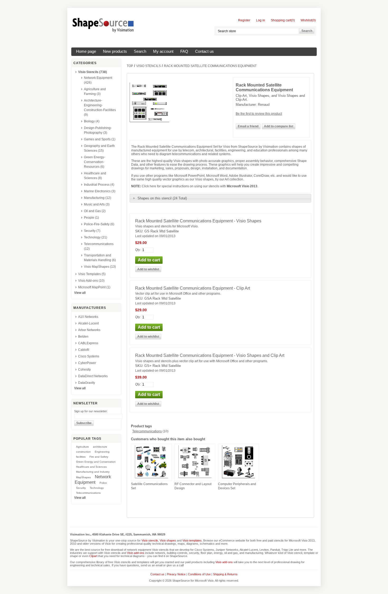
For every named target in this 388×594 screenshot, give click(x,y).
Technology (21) (95, 237)
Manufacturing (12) (97, 198)
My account (163, 51)
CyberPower (87, 363)
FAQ (184, 51)
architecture (100, 446)
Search (140, 51)
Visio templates (192, 540)
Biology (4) (92, 121)
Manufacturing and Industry (93, 471)
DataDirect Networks (93, 376)
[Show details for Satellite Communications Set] (151, 478)
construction (83, 451)
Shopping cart (281, 20)
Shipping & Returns (225, 574)
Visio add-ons (135, 552)
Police (103, 482)
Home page (86, 51)
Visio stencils (149, 540)
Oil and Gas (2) (95, 211)
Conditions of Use (199, 574)
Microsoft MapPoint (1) (94, 287)
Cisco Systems (88, 356)
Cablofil (83, 350)
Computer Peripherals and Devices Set (237, 486)
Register (244, 20)
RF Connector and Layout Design (192, 486)
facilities (81, 456)
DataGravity (86, 383)
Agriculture (82, 446)
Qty (137, 249)
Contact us (204, 51)
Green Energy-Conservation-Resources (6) (94, 162)
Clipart (93, 556)
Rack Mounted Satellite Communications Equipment (210, 66)
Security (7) (92, 231)
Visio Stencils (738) (92, 72)
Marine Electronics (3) (99, 191)
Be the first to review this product (259, 114)
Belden (83, 336)
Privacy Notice (176, 574)
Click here (149, 186)
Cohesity (84, 369)
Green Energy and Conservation (96, 461)
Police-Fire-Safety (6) (99, 224)
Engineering (102, 451)
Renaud (263, 105)
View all (80, 293)
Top (130, 66)
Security (81, 487)
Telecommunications (88, 492)
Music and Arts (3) (97, 204)
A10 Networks (88, 317)
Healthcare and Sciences (91, 466)
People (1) (91, 217)
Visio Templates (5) (92, 274)
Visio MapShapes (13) (100, 267)
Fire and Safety (98, 456)
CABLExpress (88, 343)
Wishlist (306, 20)
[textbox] (257, 31)
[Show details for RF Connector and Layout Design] (195, 478)
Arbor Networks (89, 330)
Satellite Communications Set (149, 486)
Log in (260, 20)
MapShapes (83, 477)
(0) (293, 20)
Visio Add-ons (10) (91, 280)
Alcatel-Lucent (88, 323)
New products (115, 51)
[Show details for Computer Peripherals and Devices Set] (238, 478)
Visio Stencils (148, 66)
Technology (97, 487)
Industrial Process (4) (99, 184)
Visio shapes (168, 540)
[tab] (220, 198)
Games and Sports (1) (99, 139)
